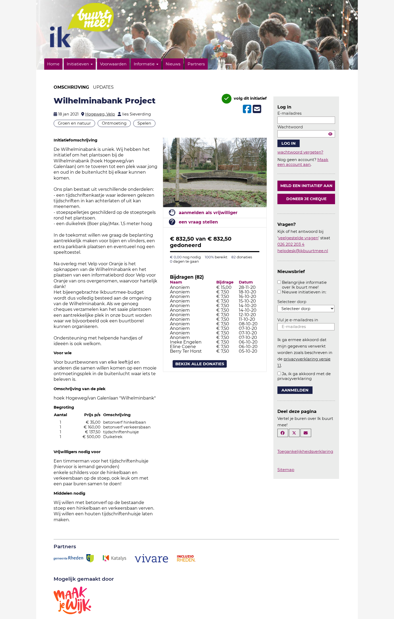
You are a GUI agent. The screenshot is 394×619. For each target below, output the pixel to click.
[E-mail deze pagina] (305, 433)
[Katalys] (114, 558)
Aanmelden (294, 390)
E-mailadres (289, 113)
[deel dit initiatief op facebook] (246, 109)
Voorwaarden (113, 64)
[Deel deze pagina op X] (294, 433)
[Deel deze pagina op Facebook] (282, 433)
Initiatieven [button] (78, 64)
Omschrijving (71, 87)
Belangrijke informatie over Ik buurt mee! (304, 285)
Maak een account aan (302, 162)
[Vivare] (151, 558)
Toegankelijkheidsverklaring (305, 451)
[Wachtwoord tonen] (330, 134)
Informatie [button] (145, 64)
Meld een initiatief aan (306, 186)
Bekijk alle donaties (199, 363)
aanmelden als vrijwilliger (208, 212)
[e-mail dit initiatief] (256, 109)
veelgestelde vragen (298, 238)
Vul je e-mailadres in (297, 320)
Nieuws (173, 64)
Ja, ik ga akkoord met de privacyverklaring (304, 376)
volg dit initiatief (250, 98)
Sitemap (285, 469)
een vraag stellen (198, 222)
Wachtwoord (290, 127)
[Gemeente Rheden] (74, 558)
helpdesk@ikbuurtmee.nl (302, 250)
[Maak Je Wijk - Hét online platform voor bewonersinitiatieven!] (72, 600)
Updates (103, 87)
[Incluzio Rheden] (186, 558)
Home (53, 64)
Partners (196, 64)
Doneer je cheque (306, 199)
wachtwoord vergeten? (300, 152)
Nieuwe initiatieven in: (304, 292)
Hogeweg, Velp (100, 114)
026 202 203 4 (290, 244)
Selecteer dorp (291, 301)
